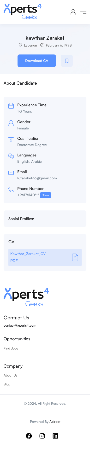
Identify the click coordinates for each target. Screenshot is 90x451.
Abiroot (54, 421)
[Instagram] (45, 439)
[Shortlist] (67, 61)
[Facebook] (32, 439)
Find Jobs (11, 348)
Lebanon (30, 45)
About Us (10, 375)
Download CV (36, 60)
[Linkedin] (58, 439)
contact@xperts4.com (20, 325)
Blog (7, 384)
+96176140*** (33, 195)
